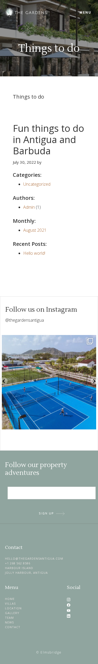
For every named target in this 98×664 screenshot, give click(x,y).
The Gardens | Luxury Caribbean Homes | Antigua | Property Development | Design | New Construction (41, 12)
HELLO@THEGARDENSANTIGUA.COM (34, 558)
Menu (85, 12)
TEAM (9, 618)
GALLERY (12, 613)
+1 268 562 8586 (17, 563)
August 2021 (35, 230)
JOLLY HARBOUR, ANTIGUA (26, 573)
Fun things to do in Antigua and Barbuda (48, 139)
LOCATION (13, 608)
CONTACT (12, 627)
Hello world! (34, 253)
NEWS (9, 622)
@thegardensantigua (24, 320)
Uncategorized (36, 184)
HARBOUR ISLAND (19, 568)
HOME (10, 599)
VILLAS (10, 603)
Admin (29, 207)
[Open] (49, 382)
